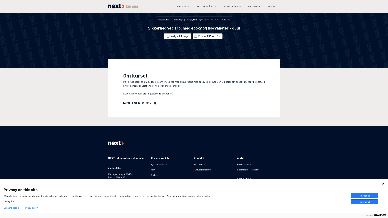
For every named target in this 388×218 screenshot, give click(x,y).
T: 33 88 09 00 (200, 164)
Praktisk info (231, 6)
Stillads (154, 174)
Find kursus (182, 6)
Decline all (365, 202)
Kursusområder (204, 6)
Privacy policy (31, 208)
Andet (240, 158)
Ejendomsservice (159, 164)
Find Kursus (244, 178)
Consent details (11, 208)
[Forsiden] (123, 7)
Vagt (153, 169)
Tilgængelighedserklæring (249, 169)
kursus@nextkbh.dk (202, 169)
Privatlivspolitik (244, 164)
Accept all (365, 195)
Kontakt (272, 6)
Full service (254, 6)
